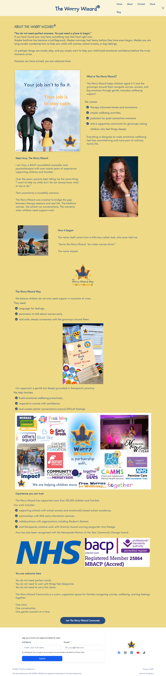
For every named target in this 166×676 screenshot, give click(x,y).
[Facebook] (119, 653)
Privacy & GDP (148, 669)
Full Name (26, 642)
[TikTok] (144, 653)
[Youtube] (138, 653)
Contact (141, 4)
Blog (119, 12)
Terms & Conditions (146, 673)
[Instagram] (125, 653)
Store (152, 4)
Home (119, 4)
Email (67, 642)
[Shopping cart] (163, 8)
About (130, 4)
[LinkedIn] (131, 653)
